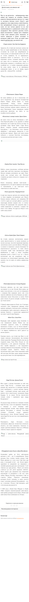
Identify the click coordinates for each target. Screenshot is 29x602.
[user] (22, 2)
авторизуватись (20, 518)
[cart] (25, 2)
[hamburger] (1, 2)
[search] (4, 2)
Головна (3, 5)
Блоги (7, 5)
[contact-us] (27, 2)
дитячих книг (9, 40)
